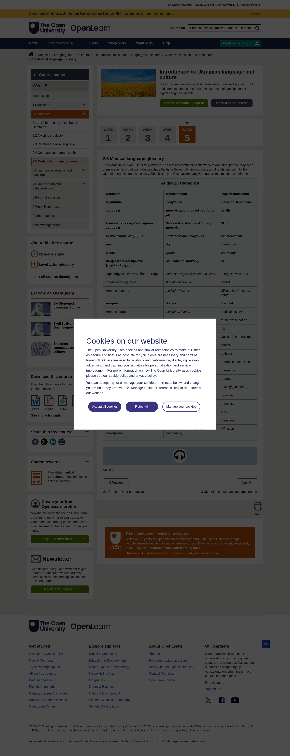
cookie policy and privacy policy (132, 376)
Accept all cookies (105, 406)
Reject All (142, 406)
